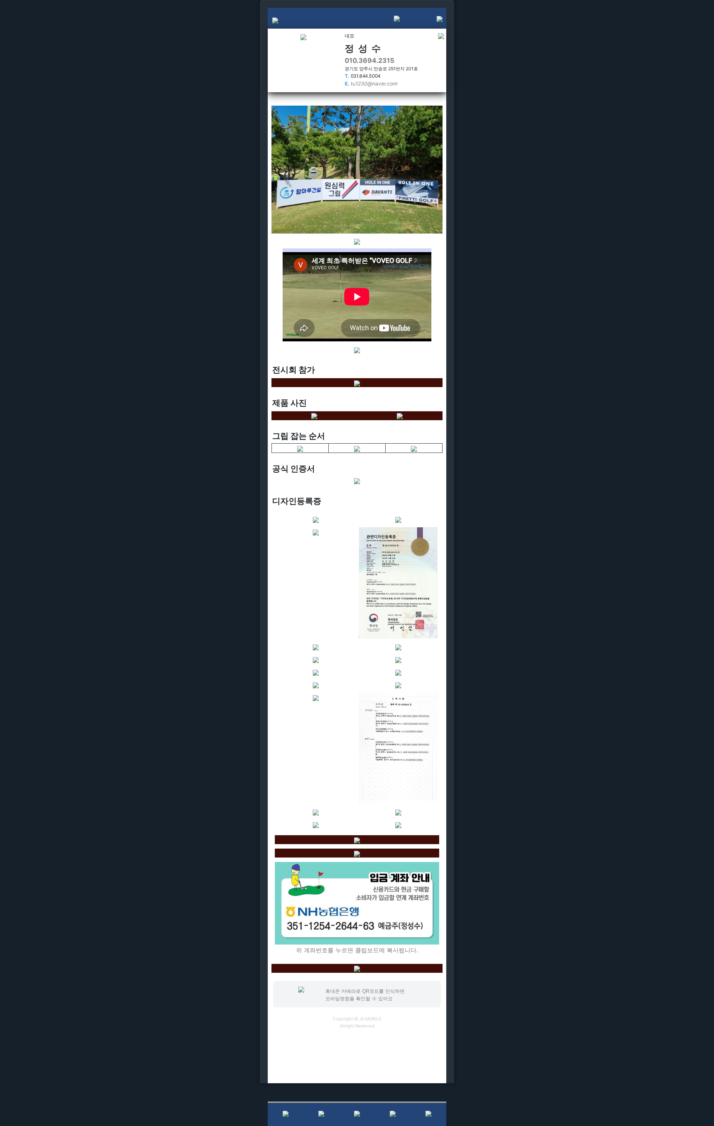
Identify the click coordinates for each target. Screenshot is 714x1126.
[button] (430, 18)
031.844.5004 (362, 76)
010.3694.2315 (369, 60)
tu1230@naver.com (371, 84)
